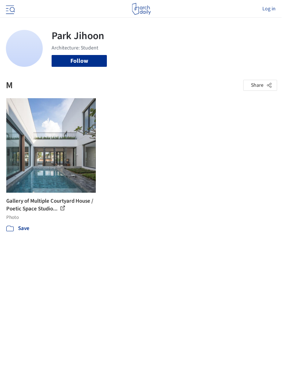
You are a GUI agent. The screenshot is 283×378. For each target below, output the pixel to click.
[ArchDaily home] (141, 9)
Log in (269, 8)
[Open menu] (9, 9)
